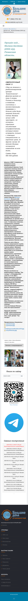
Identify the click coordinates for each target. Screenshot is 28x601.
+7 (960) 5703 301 (14, 19)
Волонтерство (6, 541)
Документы (5, 565)
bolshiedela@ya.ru (14, 22)
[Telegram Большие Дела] (14, 422)
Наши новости (6, 558)
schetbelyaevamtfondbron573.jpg (14, 328)
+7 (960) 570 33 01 (6, 582)
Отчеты (4, 544)
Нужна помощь (21, 1)
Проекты (4, 555)
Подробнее (4, 525)
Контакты (5, 1)
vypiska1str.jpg (10, 324)
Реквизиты (5, 562)
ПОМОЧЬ (12, 1)
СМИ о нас (5, 534)
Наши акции (5, 538)
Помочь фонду (6, 568)
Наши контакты (5, 579)
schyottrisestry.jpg (11, 330)
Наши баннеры (14, 404)
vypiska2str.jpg (10, 325)
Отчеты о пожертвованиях (13, 345)
